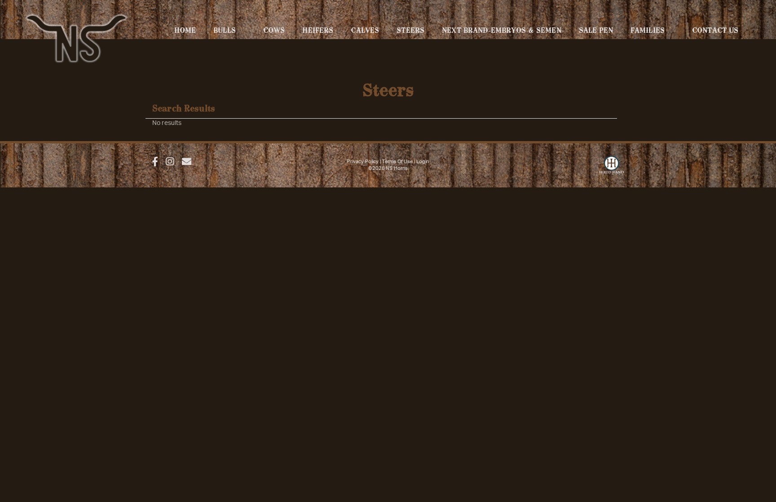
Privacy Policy (363, 161)
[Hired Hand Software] (611, 169)
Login (422, 161)
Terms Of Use (397, 161)
